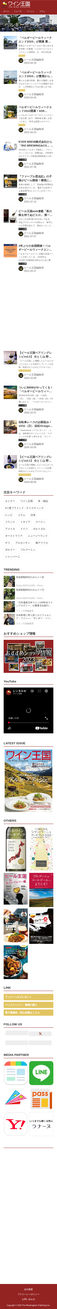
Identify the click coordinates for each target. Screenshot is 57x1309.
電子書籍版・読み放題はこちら (22, 1012)
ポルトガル (39, 528)
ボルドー (10, 549)
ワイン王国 (26, 501)
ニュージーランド (38, 535)
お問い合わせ (28, 1299)
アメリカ (10, 528)
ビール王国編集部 (34, 59)
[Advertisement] (28, 311)
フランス (10, 522)
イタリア (25, 522)
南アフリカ (42, 542)
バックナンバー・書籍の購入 (21, 1004)
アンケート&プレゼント (18, 997)
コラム (21, 515)
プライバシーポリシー (28, 1294)
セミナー (10, 501)
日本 (33, 515)
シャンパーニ (12, 556)
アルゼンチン (22, 542)
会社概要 (28, 1289)
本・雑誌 (43, 501)
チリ (7, 542)
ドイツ (24, 528)
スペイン (40, 522)
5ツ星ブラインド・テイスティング (24, 508)
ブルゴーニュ (27, 549)
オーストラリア (14, 535)
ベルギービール (22, 24)
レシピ (9, 515)
